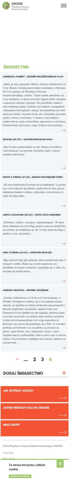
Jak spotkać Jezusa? (18, 391)
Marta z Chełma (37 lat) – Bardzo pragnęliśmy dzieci (33, 177)
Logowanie (8, 452)
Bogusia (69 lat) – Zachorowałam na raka (28, 139)
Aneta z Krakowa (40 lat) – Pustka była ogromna (32, 214)
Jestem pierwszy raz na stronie (26, 408)
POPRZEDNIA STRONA (18, 359)
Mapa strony (9, 458)
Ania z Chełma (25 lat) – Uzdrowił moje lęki (27, 252)
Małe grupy (11, 425)
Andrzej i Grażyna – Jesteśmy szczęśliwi (25, 290)
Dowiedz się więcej (20, 476)
